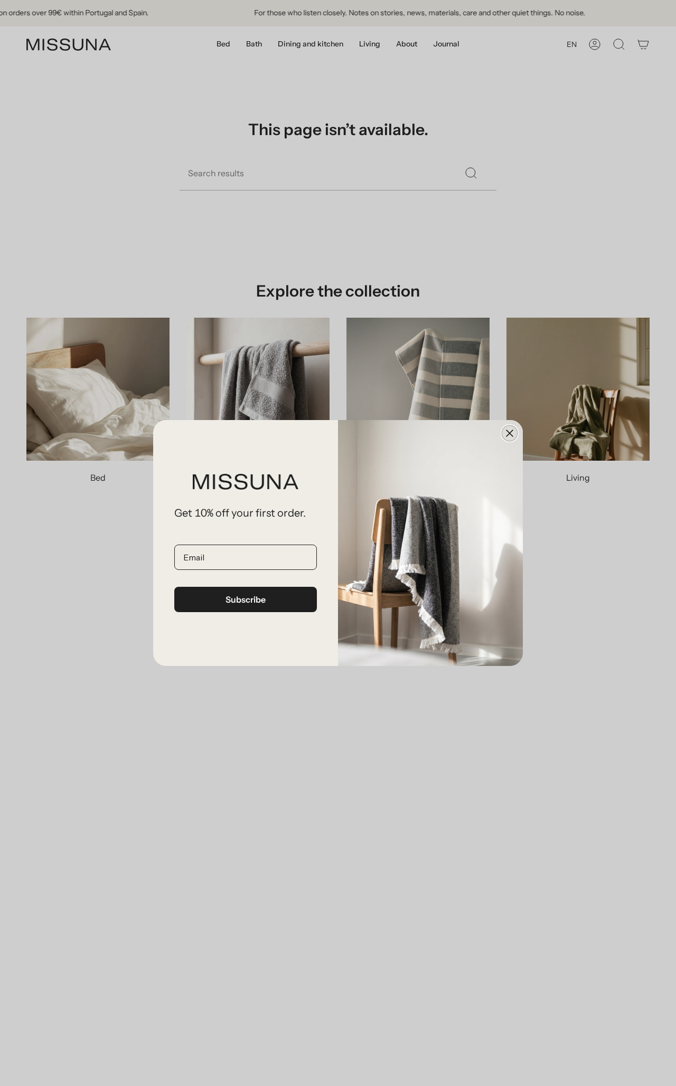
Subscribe (246, 599)
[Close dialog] (510, 433)
